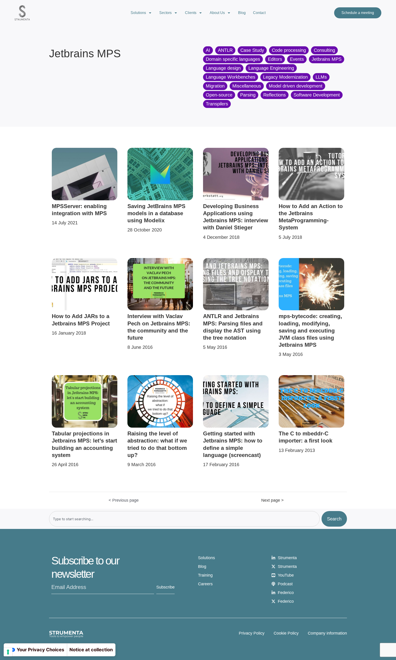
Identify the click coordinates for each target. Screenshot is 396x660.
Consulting (324, 50)
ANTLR (225, 50)
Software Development (317, 94)
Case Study (252, 50)
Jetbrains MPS (326, 59)
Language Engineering (271, 68)
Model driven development (295, 85)
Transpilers (217, 103)
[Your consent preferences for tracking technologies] (8, 652)
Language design (223, 68)
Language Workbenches (230, 77)
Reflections (274, 94)
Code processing (289, 50)
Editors (275, 59)
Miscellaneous (246, 85)
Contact (259, 13)
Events (297, 59)
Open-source (219, 94)
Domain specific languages (233, 59)
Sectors (165, 13)
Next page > (272, 500)
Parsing (248, 94)
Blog (242, 13)
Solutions (138, 13)
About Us (217, 13)
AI (208, 50)
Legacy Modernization (285, 77)
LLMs (321, 77)
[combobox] (184, 519)
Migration (215, 85)
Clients (190, 13)
